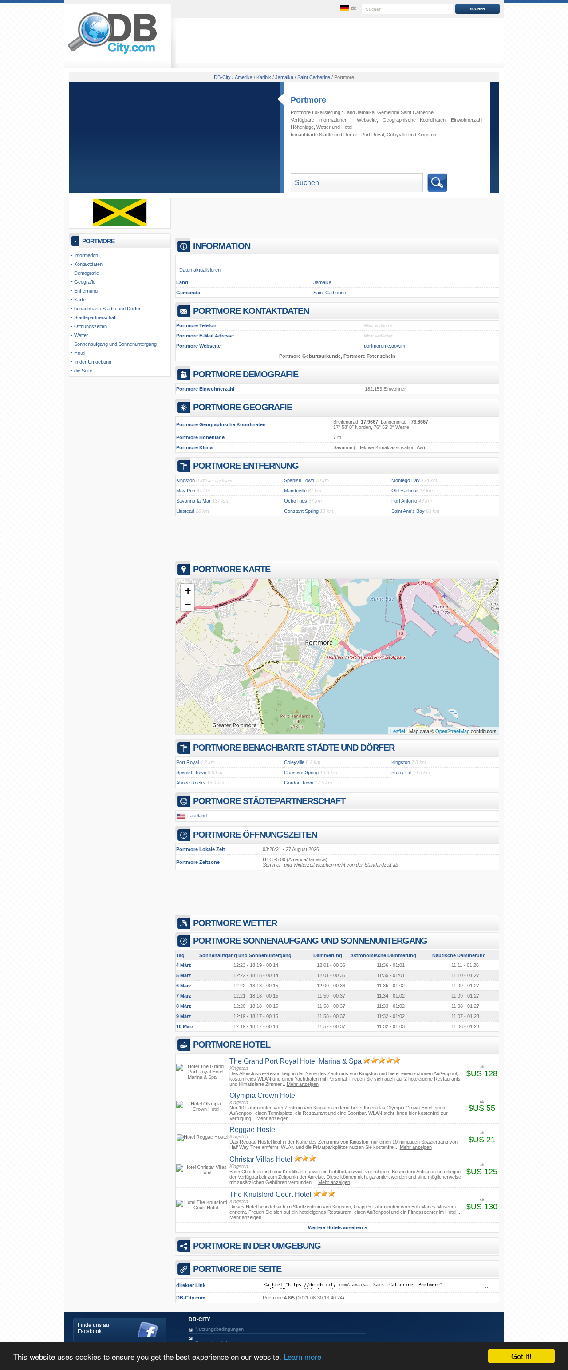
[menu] (347, 8)
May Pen (185, 490)
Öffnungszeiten (90, 326)
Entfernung (86, 290)
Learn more (302, 1356)
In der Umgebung (92, 361)
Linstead (185, 511)
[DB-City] (112, 53)
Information (86, 255)
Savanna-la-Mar (193, 500)
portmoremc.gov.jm (384, 345)
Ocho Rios (295, 500)
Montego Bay (405, 480)
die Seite (83, 370)
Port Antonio (404, 500)
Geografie (84, 282)
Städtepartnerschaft (95, 317)
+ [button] (188, 590)
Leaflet (397, 730)
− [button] (188, 604)
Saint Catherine (329, 292)
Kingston (427, 134)
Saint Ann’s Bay (408, 511)
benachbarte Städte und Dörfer (107, 308)
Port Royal (372, 134)
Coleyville (397, 134)
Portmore (308, 99)
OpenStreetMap (452, 730)
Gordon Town (298, 782)
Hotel (346, 127)
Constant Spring (301, 511)
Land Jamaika (359, 112)
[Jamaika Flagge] (120, 224)
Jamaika (322, 282)
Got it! (521, 1356)
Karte (80, 299)
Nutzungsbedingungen (219, 1329)
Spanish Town (299, 480)
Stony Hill (401, 772)
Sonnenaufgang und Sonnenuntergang (115, 344)
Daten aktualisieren (200, 270)
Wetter (323, 127)
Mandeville (295, 490)
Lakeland (197, 815)
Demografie (86, 273)
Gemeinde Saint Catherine (405, 112)
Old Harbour (404, 490)
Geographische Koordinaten (414, 120)
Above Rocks (190, 782)
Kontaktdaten (88, 264)
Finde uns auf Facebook (94, 1328)
